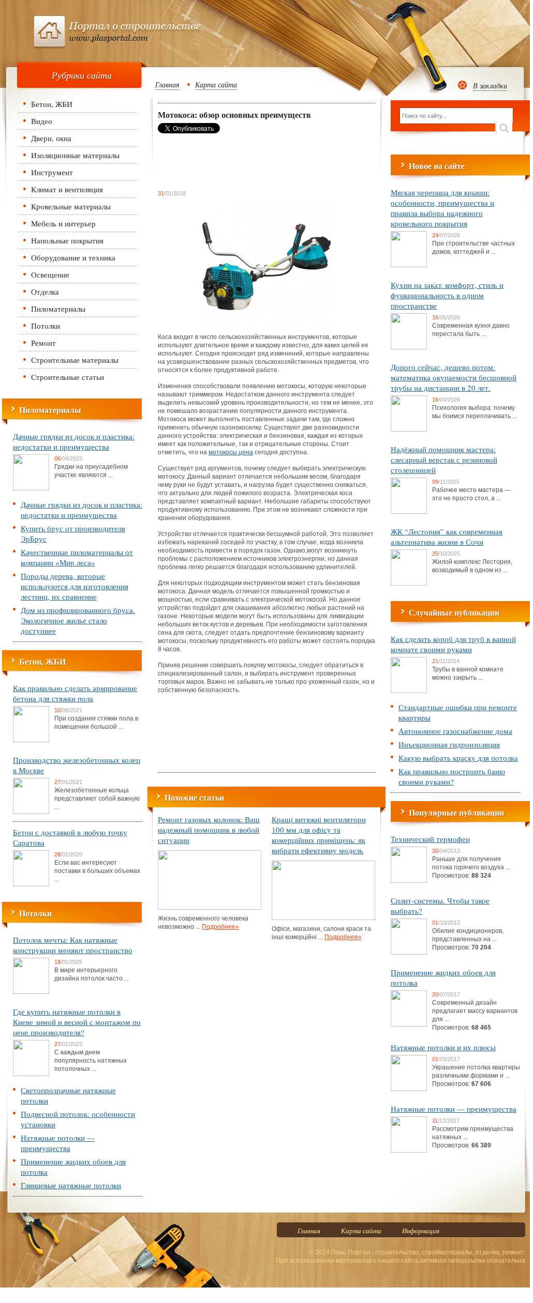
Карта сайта (216, 84)
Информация (420, 1230)
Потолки (45, 325)
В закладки (490, 85)
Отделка (45, 291)
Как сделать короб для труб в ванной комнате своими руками (453, 644)
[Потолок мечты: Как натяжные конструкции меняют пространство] (31, 991)
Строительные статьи (67, 377)
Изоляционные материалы (75, 155)
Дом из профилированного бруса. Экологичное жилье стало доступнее (78, 620)
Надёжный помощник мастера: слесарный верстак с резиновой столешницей (444, 459)
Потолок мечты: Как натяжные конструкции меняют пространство (72, 944)
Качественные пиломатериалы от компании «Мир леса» (77, 557)
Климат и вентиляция (67, 189)
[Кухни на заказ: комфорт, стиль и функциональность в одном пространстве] (409, 347)
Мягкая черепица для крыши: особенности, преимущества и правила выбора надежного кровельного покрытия (442, 207)
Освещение (50, 274)
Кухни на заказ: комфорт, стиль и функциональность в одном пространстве (447, 295)
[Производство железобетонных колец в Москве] (31, 812)
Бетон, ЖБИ (51, 104)
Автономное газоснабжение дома (455, 731)
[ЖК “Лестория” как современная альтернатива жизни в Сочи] (409, 583)
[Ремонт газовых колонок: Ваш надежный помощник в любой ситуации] (209, 907)
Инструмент (52, 172)
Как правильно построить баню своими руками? (451, 776)
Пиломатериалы (58, 308)
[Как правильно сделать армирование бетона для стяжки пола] (31, 740)
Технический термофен (430, 839)
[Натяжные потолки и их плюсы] (409, 1089)
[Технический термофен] (409, 880)
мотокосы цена (231, 452)
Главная (167, 84)
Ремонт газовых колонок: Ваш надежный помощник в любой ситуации (209, 829)
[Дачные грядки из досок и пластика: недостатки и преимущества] (31, 488)
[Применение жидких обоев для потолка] (409, 1024)
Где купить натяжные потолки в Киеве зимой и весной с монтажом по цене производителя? (77, 1021)
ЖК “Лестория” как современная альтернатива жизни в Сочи (446, 536)
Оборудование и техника (73, 257)
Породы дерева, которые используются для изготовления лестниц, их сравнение (74, 586)
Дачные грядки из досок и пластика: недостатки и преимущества (74, 441)
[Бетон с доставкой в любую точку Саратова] (31, 884)
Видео (41, 121)
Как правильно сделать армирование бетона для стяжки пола (75, 693)
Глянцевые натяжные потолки (71, 1185)
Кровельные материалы (71, 206)
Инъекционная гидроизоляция (449, 744)
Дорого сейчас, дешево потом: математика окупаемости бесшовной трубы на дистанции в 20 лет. (453, 377)
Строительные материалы (75, 360)
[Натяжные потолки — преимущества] (409, 1150)
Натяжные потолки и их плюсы (443, 1047)
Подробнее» (220, 926)
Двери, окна (51, 138)
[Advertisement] (240, 161)
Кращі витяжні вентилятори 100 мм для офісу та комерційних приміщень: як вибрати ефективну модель (319, 834)
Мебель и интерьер (63, 223)
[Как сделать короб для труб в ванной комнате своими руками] (409, 691)
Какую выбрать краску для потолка (458, 758)
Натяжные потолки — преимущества (58, 1142)
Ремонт (43, 343)
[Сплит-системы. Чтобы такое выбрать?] (409, 952)
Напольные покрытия (67, 240)
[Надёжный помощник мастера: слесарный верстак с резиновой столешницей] (409, 511)
